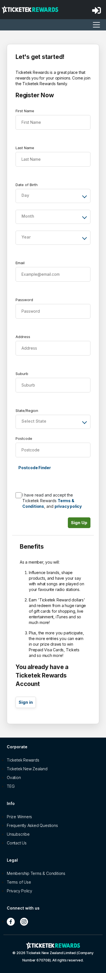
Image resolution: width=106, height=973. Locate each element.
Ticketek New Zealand (27, 768)
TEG (10, 786)
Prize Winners (19, 816)
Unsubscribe (18, 834)
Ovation (14, 777)
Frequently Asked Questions (32, 825)
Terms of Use (19, 882)
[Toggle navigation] (96, 25)
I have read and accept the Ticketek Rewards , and (52, 501)
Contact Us (17, 842)
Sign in (26, 702)
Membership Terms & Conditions (36, 873)
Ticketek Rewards (23, 760)
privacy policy (68, 506)
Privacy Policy (19, 890)
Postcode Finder (34, 467)
